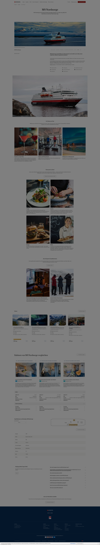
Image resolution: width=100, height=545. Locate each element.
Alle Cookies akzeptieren (80, 543)
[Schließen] (99, 543)
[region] (50, 543)
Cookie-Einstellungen (73, 543)
